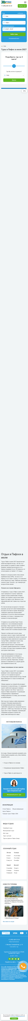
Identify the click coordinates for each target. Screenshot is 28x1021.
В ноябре (16, 860)
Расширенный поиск (14, 38)
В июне (8, 855)
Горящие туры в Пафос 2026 (10, 813)
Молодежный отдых (8, 830)
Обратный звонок (14, 941)
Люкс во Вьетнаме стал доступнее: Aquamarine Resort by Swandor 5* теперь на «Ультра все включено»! (14, 901)
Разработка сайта (10, 962)
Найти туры (14, 34)
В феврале (9, 873)
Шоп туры (5, 833)
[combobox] (19, 13)
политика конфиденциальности (16, 968)
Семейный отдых (7, 828)
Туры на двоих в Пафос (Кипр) (11, 838)
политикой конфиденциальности (17, 1016)
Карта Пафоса (6, 811)
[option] (14, 736)
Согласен (14, 1018)
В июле (8, 858)
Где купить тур (14, 946)
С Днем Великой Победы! (12, 918)
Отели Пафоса (6, 809)
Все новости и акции (8, 921)
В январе (9, 870)
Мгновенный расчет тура (14, 794)
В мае (15, 873)
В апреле (16, 870)
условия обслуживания (7, 969)
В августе (9, 860)
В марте (16, 868)
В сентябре (17, 855)
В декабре (9, 868)
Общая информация (17, 809)
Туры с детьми (7, 836)
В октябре (17, 858)
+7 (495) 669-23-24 (6, 6)
